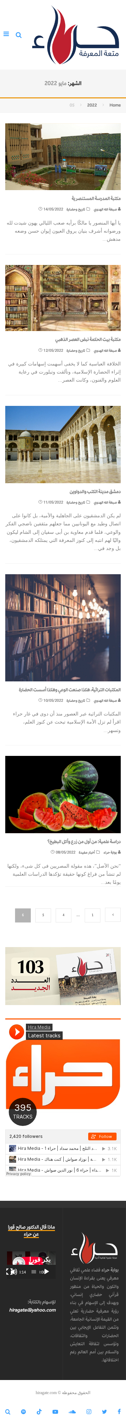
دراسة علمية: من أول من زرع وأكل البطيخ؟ (84, 841)
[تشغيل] (46, 1271)
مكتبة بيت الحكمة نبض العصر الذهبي (88, 339)
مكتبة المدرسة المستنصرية (96, 198)
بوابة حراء (111, 852)
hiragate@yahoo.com (32, 1310)
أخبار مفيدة (87, 852)
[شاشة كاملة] (9, 1271)
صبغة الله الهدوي (106, 209)
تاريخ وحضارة (75, 209)
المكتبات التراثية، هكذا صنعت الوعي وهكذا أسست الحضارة (70, 690)
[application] (31, 1265)
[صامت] (14, 1271)
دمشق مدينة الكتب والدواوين (95, 491)
